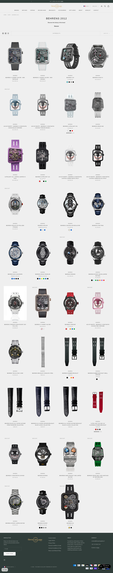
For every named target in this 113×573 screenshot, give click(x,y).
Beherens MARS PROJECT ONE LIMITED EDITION (70, 476)
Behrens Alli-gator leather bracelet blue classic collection (42, 424)
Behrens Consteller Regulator (70, 225)
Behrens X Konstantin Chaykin (15, 475)
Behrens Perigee (70, 274)
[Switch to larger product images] (3, 33)
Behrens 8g (70, 523)
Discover (56, 26)
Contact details (52, 538)
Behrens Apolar (43, 225)
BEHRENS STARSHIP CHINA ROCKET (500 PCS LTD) (15, 325)
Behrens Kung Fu (98, 77)
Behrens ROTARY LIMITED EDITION (15, 523)
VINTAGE (32, 10)
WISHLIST (87, 10)
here (98, 547)
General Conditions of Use (54, 548)
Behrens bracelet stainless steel (42, 373)
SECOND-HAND (42, 10)
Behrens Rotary (43, 523)
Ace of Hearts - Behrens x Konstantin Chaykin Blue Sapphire (15, 127)
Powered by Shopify (51, 566)
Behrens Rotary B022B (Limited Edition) (98, 275)
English (95, 6)
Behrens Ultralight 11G (43, 176)
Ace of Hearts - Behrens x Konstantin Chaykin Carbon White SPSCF (70, 177)
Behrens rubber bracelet (70, 373)
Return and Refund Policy (54, 550)
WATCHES (24, 10)
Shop (9, 14)
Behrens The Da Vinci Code (15, 373)
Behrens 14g (70, 77)
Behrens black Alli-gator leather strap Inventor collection (15, 424)
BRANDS (16, 10)
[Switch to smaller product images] (5, 33)
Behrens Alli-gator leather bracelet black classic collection (70, 424)
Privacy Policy (51, 543)
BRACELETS (52, 10)
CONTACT (96, 10)
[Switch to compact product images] (8, 33)
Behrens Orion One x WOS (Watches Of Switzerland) (97, 476)
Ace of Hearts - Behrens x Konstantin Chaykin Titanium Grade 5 (42, 127)
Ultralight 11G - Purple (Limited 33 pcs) (15, 177)
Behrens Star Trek (98, 225)
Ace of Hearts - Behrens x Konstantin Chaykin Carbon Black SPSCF (97, 177)
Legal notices (51, 540)
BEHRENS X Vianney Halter (43, 324)
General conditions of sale (54, 545)
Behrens (15, 75)
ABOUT (80, 10)
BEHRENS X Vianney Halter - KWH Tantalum (15, 78)
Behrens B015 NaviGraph (15, 274)
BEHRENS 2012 (15, 14)
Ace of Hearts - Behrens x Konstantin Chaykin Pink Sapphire (97, 325)
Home (5, 14)
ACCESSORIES (62, 10)
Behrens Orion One (98, 126)
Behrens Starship (70, 324)
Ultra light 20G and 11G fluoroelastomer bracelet (97, 424)
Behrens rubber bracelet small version (98, 374)
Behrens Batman (43, 475)
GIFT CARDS (72, 10)
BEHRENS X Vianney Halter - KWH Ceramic (42, 78)
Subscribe (9, 553)
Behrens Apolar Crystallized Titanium (15, 226)
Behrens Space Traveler (42, 274)
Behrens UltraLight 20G (70, 126)
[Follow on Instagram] (4, 560)
